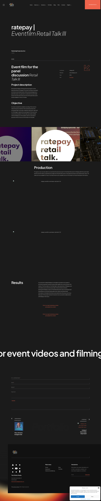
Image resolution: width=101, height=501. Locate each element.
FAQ (59, 5)
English (68, 5)
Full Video (71, 77)
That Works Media (15, 486)
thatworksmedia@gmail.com (17, 481)
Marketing (14, 51)
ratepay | (83, 431)
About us (36, 5)
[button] (98, 487)
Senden (13, 400)
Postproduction (21, 51)
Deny (92, 496)
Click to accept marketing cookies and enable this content (50, 306)
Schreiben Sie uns (92, 4)
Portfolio (50, 5)
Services (43, 5)
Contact (63, 5)
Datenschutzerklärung (50, 470)
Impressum (47, 469)
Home (31, 5)
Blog (55, 5)
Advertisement (18, 418)
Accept (77, 496)
